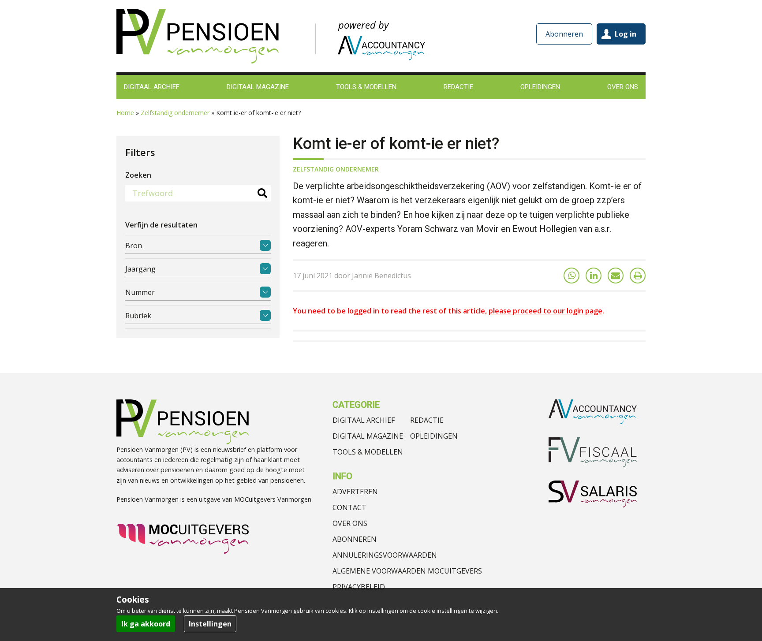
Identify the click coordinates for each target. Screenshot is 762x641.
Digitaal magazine (367, 436)
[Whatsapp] (571, 275)
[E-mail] (616, 275)
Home (125, 112)
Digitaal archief (363, 420)
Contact (349, 507)
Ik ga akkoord (145, 624)
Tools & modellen (367, 452)
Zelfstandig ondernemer (175, 112)
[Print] (638, 275)
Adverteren (355, 491)
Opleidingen (434, 436)
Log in (625, 34)
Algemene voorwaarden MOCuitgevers (407, 571)
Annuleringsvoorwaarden (384, 555)
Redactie (427, 420)
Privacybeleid (358, 587)
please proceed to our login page (545, 311)
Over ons (349, 523)
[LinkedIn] (593, 275)
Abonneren (564, 34)
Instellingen (210, 624)
